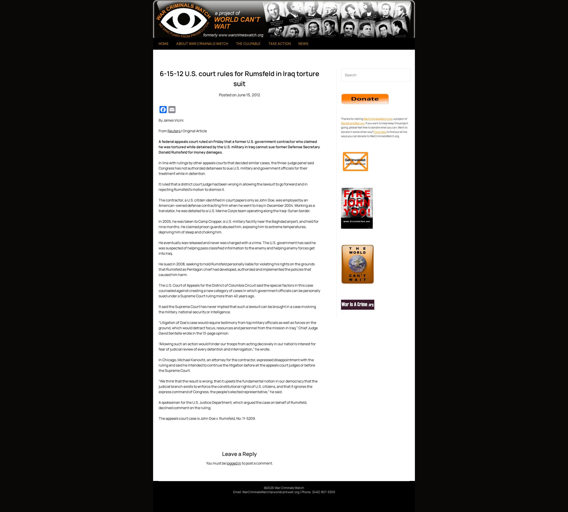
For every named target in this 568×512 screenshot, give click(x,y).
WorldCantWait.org (352, 123)
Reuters (174, 130)
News (303, 43)
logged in (234, 463)
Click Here (380, 132)
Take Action (279, 43)
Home (164, 43)
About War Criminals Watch (202, 43)
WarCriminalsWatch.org (377, 119)
